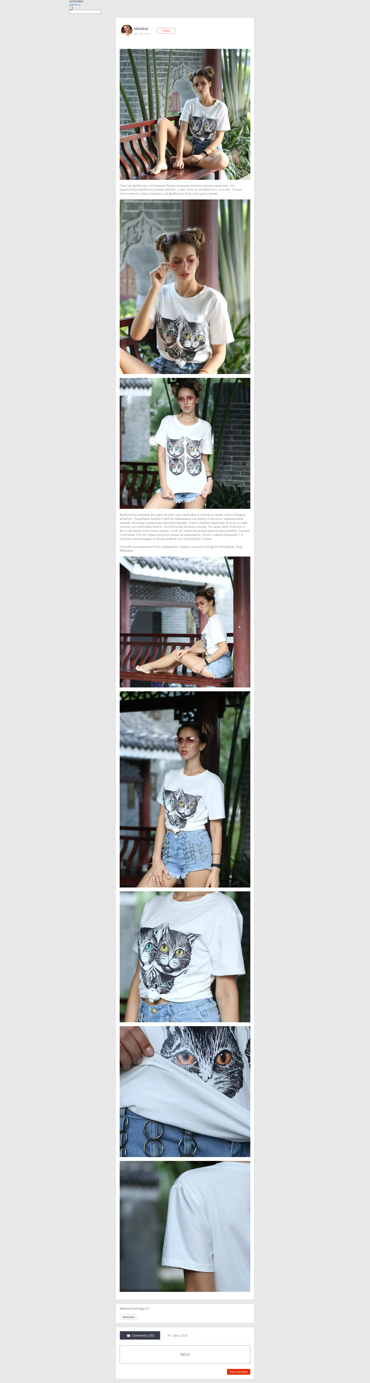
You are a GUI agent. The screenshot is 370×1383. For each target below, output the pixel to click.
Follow (166, 30)
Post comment (238, 1371)
